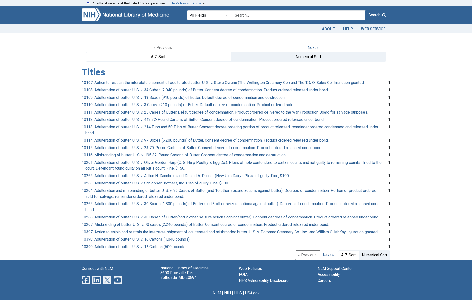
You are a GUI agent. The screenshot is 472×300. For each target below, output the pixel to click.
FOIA (243, 274)
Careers (324, 280)
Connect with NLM (97, 268)
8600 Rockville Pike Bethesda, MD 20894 (178, 275)
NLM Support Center (335, 268)
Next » (313, 47)
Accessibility (329, 274)
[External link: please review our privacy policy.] (86, 279)
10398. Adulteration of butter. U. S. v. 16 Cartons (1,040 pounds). (136, 239)
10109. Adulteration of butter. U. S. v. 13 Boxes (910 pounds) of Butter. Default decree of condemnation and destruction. (183, 97)
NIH (227, 293)
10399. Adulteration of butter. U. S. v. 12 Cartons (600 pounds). (134, 246)
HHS (238, 293)
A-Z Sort (158, 56)
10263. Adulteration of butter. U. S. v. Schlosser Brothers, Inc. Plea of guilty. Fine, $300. (155, 183)
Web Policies (250, 268)
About (328, 29)
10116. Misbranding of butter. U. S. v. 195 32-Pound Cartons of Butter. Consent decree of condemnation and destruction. (184, 155)
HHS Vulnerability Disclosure (264, 280)
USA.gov (252, 293)
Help (348, 29)
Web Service (373, 29)
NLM (217, 293)
